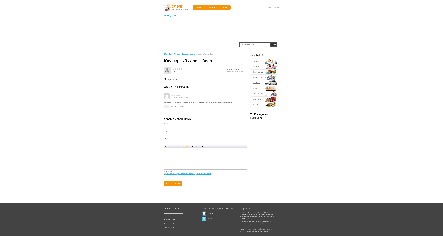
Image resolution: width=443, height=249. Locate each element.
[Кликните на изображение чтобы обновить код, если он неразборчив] (187, 174)
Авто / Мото (256, 83)
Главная (199, 7)
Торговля (256, 66)
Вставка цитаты (196, 146)
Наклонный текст (168, 146)
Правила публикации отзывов (173, 213)
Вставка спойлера (202, 146)
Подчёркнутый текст (171, 146)
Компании (212, 7)
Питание (256, 104)
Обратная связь (169, 227)
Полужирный (165, 146)
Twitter (210, 218)
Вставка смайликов (187, 146)
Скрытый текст (193, 146)
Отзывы (224, 7)
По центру (180, 146)
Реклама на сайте (169, 224)
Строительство (258, 72)
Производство (257, 77)
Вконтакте (211, 213)
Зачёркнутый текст (174, 146)
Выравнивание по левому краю (177, 146)
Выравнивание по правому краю (183, 146)
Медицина (256, 61)
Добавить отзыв (173, 184)
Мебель (255, 88)
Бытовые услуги (258, 94)
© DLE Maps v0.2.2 (170, 16)
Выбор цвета (190, 146)
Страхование (257, 99)
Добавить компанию (272, 7)
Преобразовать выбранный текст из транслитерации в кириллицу (199, 146)
